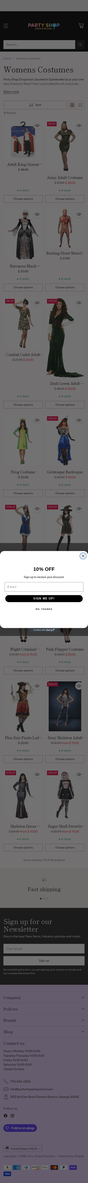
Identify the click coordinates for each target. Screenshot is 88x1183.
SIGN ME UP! (44, 598)
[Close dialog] (83, 556)
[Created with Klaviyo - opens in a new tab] (44, 630)
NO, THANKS (44, 609)
